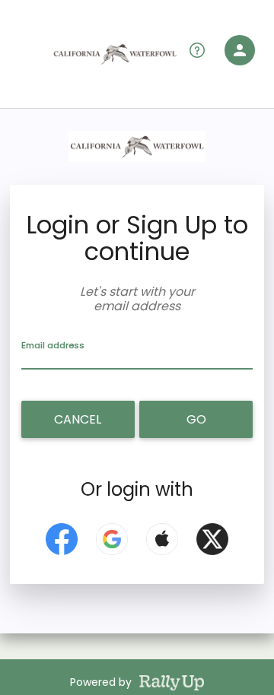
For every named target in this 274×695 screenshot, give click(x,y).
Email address (52, 345)
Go (196, 419)
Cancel (77, 419)
